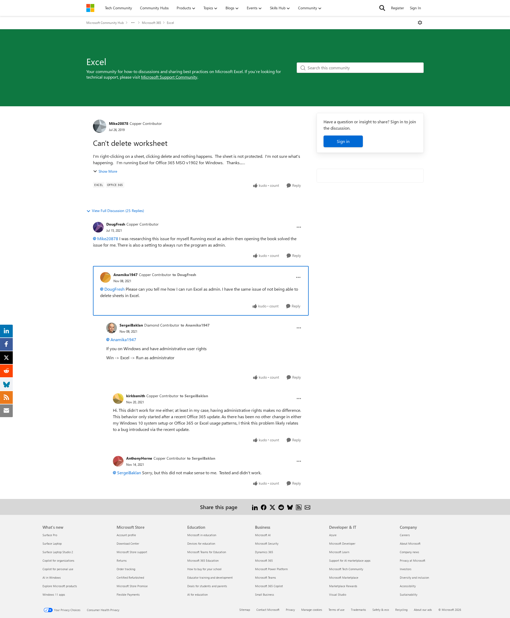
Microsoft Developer (342, 543)
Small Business (264, 594)
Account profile (126, 535)
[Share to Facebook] (263, 507)
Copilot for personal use (57, 569)
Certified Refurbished (130, 577)
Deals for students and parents (207, 586)
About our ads (423, 610)
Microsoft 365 (151, 22)
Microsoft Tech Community (346, 569)
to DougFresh (184, 274)
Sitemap (244, 610)
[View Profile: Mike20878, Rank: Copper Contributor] (99, 126)
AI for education (197, 594)
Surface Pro (49, 535)
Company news (409, 552)
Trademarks (358, 610)
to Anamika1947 (195, 325)
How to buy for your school (204, 569)
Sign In (415, 7)
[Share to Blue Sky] (290, 507)
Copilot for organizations (58, 560)
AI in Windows (51, 577)
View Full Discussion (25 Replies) (118, 210)
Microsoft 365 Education (203, 560)
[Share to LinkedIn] (255, 507)
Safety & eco (380, 610)
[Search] (382, 8)
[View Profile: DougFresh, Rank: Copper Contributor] (98, 227)
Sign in (343, 141)
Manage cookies (311, 610)
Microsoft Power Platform (271, 569)
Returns (122, 560)
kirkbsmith (135, 395)
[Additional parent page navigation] (133, 22)
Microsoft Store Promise (132, 586)
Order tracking (126, 569)
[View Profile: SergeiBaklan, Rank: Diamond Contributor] (111, 328)
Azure (333, 535)
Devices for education (201, 543)
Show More (108, 171)
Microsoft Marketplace (343, 577)
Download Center (128, 543)
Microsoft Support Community (169, 77)
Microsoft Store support (132, 552)
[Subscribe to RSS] (298, 507)
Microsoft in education (201, 535)
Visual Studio (337, 594)
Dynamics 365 (264, 552)
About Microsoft (410, 543)
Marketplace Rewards (343, 586)
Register (397, 7)
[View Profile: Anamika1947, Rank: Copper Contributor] (105, 277)
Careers (405, 535)
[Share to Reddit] (281, 507)
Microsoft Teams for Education (206, 552)
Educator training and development (210, 577)
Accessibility (408, 586)
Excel (170, 22)
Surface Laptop (52, 543)
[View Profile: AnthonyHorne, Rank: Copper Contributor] (118, 461)
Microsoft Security (266, 543)
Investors (405, 569)
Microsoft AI (263, 535)
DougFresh (115, 224)
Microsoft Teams (265, 577)
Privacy (290, 610)
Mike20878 (118, 123)
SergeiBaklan (131, 325)
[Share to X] (272, 507)
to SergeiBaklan (194, 395)
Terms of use (337, 610)
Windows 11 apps (53, 594)
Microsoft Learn (339, 552)
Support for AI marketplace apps (350, 560)
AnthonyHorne (139, 458)
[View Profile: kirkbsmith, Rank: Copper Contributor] (118, 398)
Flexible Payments (128, 594)
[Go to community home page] (90, 8)
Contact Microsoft (267, 610)
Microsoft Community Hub (105, 22)
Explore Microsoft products (59, 586)
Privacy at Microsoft (412, 560)
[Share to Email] (307, 507)
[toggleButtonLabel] (420, 22)
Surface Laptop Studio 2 (57, 552)
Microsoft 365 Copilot (269, 586)
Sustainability (408, 594)
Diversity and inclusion (414, 577)
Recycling (401, 610)
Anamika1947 (125, 274)
